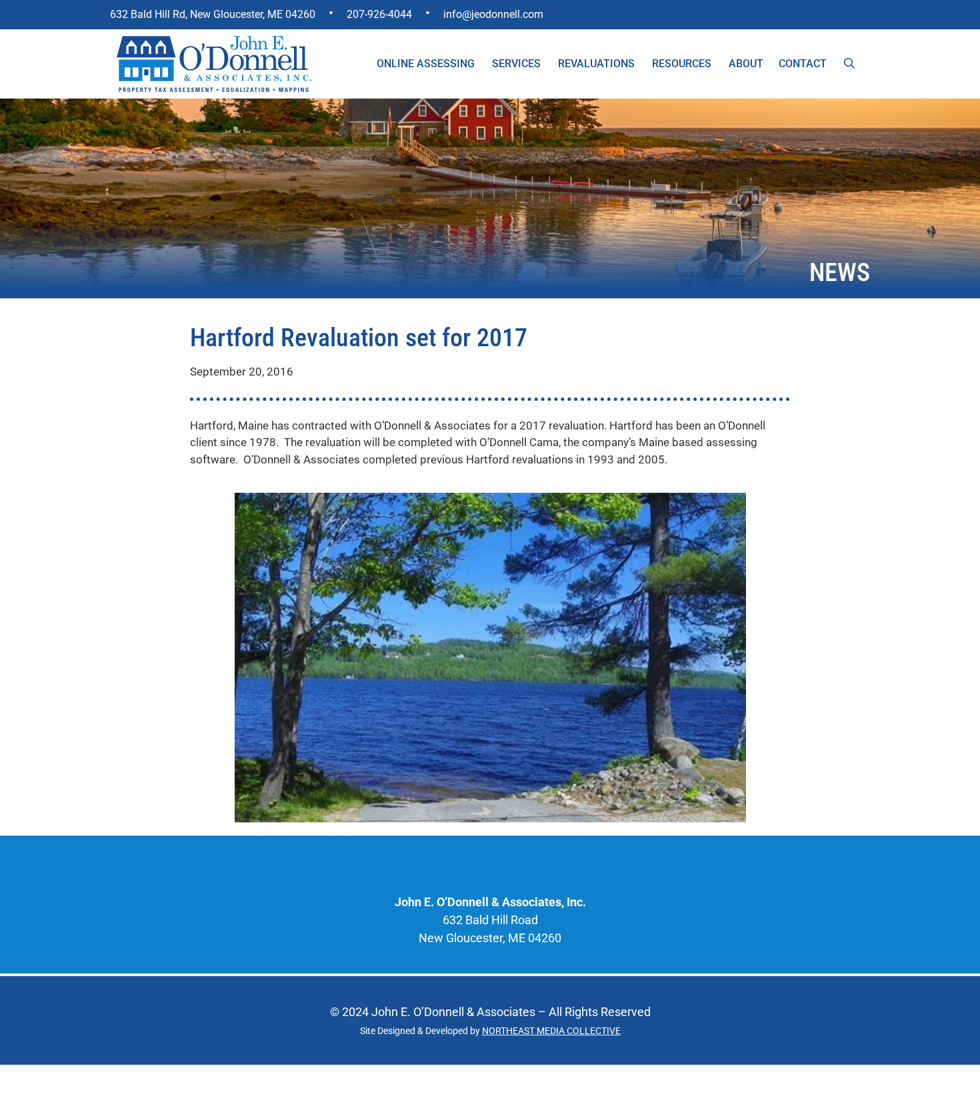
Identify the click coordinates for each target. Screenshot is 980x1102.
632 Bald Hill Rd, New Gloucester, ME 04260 (212, 14)
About (746, 63)
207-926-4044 (379, 14)
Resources (681, 63)
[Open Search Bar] (849, 64)
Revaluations (596, 63)
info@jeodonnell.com (493, 14)
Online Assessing (426, 63)
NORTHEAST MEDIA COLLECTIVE (551, 1030)
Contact (803, 63)
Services (516, 63)
